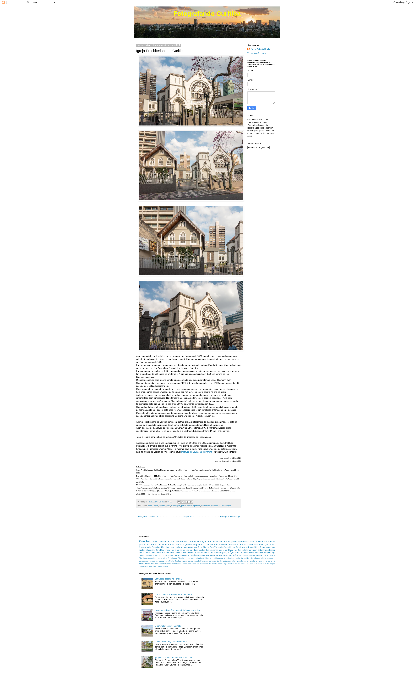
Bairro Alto (204, 561)
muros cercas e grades (180, 544)
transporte (215, 553)
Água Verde (235, 553)
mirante (197, 561)
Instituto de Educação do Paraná (196, 452)
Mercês (164, 547)
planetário (164, 566)
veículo (159, 558)
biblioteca (219, 558)
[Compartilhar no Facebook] (188, 502)
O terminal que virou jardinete (168, 626)
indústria (252, 555)
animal (181, 555)
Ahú (153, 550)
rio (274, 561)
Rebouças (263, 544)
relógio (142, 555)
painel (221, 550)
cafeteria (231, 564)
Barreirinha (228, 555)
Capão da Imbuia (197, 555)
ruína (235, 555)
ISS (210, 564)
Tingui (225, 564)
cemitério (212, 561)
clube (186, 555)
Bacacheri (156, 547)
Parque (219, 555)
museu (171, 547)
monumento (156, 553)
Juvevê (244, 547)
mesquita (156, 566)
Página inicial (189, 517)
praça (142, 544)
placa (148, 550)
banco (187, 558)
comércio (198, 547)
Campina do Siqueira (176, 558)
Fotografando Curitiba (207, 13)
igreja (168, 506)
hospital (245, 555)
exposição (224, 553)
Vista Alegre (210, 558)
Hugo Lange (269, 553)
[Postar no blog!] (182, 502)
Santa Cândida (175, 561)
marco (170, 555)
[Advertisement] (237, 595)
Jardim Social (224, 547)
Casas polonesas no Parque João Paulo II (173, 594)
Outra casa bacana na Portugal (168, 579)
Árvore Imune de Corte (148, 564)
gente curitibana (239, 541)
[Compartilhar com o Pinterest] (191, 502)
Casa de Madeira (258, 541)
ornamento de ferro (156, 544)
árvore (263, 547)
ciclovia (237, 564)
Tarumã (259, 555)
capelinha (270, 547)
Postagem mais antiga (230, 517)
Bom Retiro (160, 550)
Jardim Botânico (223, 561)
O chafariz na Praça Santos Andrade (171, 642)
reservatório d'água (156, 561)
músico (184, 561)
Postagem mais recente (147, 517)
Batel (238, 547)
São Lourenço (212, 550)
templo (148, 553)
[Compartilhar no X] (185, 502)
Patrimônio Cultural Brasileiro (242, 558)
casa (150, 506)
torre (167, 561)
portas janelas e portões (190, 506)
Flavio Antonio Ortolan (261, 49)
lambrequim (175, 506)
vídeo (194, 564)
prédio (226, 541)
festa (169, 564)
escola (148, 547)
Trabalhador (269, 550)
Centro (155, 506)
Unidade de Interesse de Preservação (216, 506)
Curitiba (162, 506)
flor (240, 555)
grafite (177, 547)
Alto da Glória (187, 547)
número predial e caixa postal (255, 561)
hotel (165, 555)
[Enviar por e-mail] (179, 502)
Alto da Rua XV (210, 547)
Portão (257, 558)
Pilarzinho (143, 558)
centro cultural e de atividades (183, 553)
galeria (190, 561)
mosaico (158, 555)
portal (270, 561)
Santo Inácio (217, 564)
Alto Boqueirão (202, 564)
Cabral (261, 550)
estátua (202, 550)
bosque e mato (256, 553)
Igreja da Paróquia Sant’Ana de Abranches (173, 657)
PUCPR (165, 553)
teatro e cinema (203, 553)
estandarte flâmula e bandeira (253, 564)
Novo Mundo (182, 564)
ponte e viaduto (236, 561)
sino (189, 564)
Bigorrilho (227, 558)
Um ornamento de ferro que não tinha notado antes (177, 610)
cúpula (263, 558)
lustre (267, 564)
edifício (271, 541)
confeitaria (162, 564)
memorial (150, 555)
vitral (165, 558)
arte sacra (210, 555)
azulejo (142, 550)
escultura (253, 544)
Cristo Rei (232, 550)
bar (226, 550)
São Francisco (215, 541)
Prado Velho (253, 547)
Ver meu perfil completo (257, 53)
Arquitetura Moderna (204, 544)
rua (175, 555)
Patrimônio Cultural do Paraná (232, 544)
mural (141, 553)
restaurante (171, 550)
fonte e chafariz (268, 555)
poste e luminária (197, 558)
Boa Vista (242, 550)
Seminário (245, 553)
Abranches (151, 558)
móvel (174, 564)
